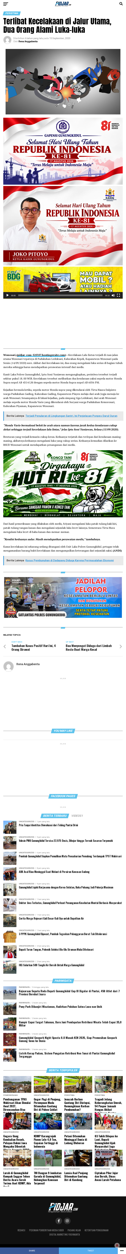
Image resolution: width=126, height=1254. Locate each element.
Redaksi (21, 1230)
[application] (63, 283)
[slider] (60, 295)
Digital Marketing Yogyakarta (64, 1234)
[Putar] (7, 295)
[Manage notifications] (117, 1245)
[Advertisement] (63, 321)
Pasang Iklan (74, 1230)
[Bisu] (113, 295)
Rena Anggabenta (28, 41)
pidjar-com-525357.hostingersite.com (41, 355)
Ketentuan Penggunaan (96, 1230)
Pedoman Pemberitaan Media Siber (46, 1230)
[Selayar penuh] (118, 295)
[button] (63, 282)
